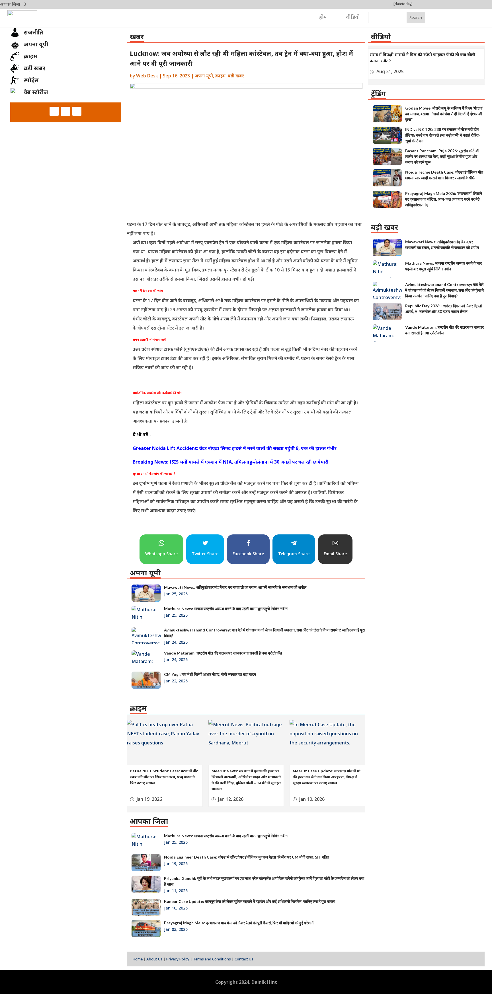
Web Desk (147, 76)
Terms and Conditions (212, 959)
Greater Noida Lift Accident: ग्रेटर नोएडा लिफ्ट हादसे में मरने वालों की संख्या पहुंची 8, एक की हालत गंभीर (235, 448)
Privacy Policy (177, 959)
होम (323, 16)
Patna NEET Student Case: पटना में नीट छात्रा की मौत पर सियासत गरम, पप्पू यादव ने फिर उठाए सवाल (164, 776)
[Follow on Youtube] (76, 111)
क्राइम (220, 76)
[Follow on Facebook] (54, 111)
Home (137, 959)
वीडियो (353, 16)
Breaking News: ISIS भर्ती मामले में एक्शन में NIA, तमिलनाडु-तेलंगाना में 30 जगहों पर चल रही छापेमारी (231, 462)
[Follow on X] (65, 111)
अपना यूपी (204, 76)
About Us (154, 959)
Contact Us (244, 959)
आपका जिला (10, 4)
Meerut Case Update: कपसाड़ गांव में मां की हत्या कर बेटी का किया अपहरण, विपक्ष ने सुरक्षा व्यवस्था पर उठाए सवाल (326, 776)
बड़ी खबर (236, 76)
